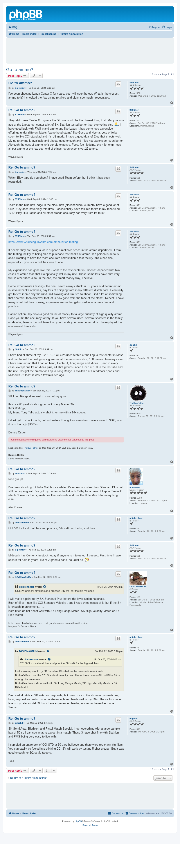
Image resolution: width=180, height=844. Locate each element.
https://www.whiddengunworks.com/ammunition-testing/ (43, 242)
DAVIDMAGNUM (138, 586)
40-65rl (133, 345)
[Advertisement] (90, 49)
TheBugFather (137, 403)
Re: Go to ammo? (21, 110)
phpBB (78, 821)
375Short (134, 110)
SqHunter (134, 82)
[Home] (26, 14)
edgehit (133, 718)
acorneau (135, 487)
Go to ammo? (19, 69)
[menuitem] (12, 27)
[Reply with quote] (118, 84)
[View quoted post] (45, 587)
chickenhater (137, 518)
